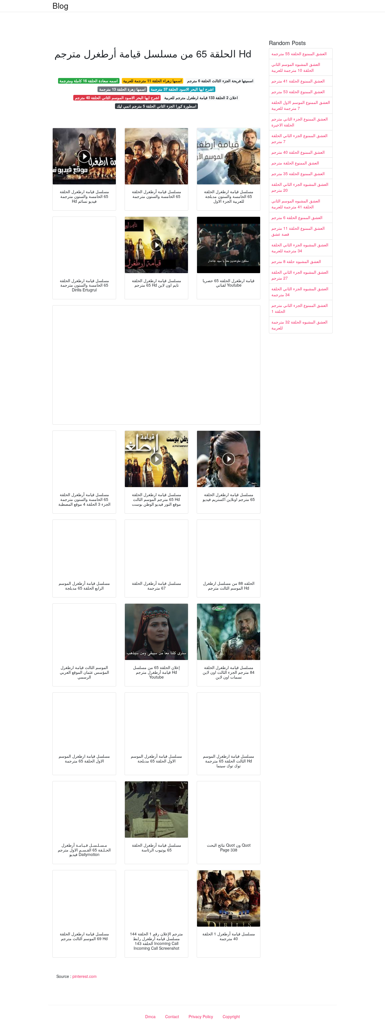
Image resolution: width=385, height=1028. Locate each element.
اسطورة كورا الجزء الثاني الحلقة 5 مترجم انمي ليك (156, 106)
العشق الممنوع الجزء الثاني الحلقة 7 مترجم (299, 138)
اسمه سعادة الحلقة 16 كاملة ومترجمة (88, 80)
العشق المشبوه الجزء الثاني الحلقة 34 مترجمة (299, 291)
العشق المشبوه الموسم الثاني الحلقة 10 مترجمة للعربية (295, 67)
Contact (172, 1016)
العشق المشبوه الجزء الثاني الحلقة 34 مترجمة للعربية (299, 247)
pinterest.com (84, 976)
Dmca (150, 1016)
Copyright (231, 1016)
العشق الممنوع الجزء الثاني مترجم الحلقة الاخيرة (299, 122)
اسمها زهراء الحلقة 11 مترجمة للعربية (152, 80)
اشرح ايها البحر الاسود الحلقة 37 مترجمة (182, 89)
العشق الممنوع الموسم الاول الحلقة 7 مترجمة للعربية (300, 105)
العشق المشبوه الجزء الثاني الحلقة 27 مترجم (299, 275)
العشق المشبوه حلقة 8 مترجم (296, 261)
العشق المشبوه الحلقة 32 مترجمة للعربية (299, 325)
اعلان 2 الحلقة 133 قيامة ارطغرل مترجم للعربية (201, 97)
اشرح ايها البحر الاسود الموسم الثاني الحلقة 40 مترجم (117, 97)
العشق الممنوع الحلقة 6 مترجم (296, 217)
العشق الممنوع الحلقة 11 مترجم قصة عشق (298, 231)
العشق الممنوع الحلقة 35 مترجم (298, 173)
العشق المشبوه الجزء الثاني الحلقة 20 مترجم (299, 187)
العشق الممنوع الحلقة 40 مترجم (298, 152)
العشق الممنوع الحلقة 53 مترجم (298, 91)
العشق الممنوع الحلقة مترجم (295, 163)
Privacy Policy (201, 1016)
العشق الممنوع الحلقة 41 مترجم (298, 81)
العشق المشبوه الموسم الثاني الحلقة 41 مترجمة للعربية (295, 203)
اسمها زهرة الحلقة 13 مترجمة (122, 89)
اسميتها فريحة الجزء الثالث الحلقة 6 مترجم (220, 80)
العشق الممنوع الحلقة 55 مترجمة (299, 53)
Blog (60, 5)
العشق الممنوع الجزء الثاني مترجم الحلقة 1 (299, 308)
